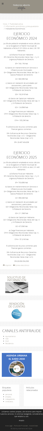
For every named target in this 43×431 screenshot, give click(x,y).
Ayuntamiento (10, 336)
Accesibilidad (33, 426)
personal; (8, 394)
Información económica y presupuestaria (21, 26)
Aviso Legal (8, 426)
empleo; (8, 397)
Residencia (9, 343)
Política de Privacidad (21, 426)
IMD (6, 339)
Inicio (5, 24)
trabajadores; (10, 399)
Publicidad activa (16, 24)
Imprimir (8, 265)
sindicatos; (9, 401)
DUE (7, 341)
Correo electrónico (22, 265)
